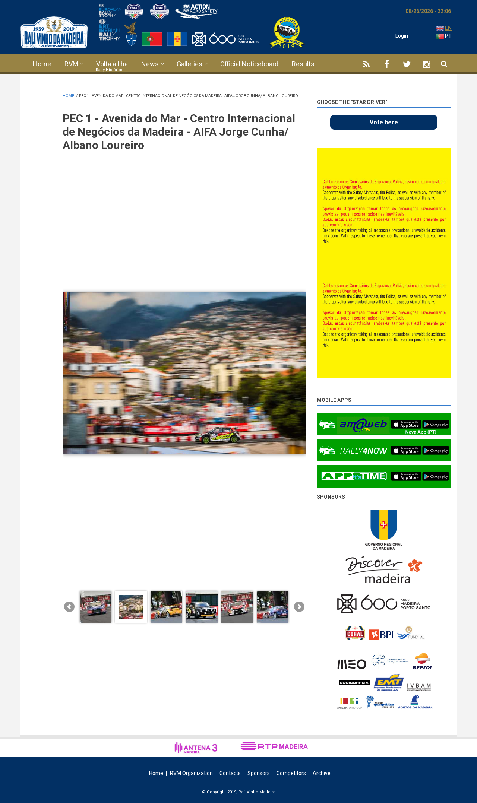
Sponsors (331, 497)
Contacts (230, 773)
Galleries (189, 64)
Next (445, 157)
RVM (71, 64)
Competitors (291, 773)
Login (401, 36)
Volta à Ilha (112, 64)
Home (42, 64)
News (150, 64)
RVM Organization (191, 773)
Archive (322, 773)
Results (303, 64)
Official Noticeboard (249, 64)
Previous (428, 155)
